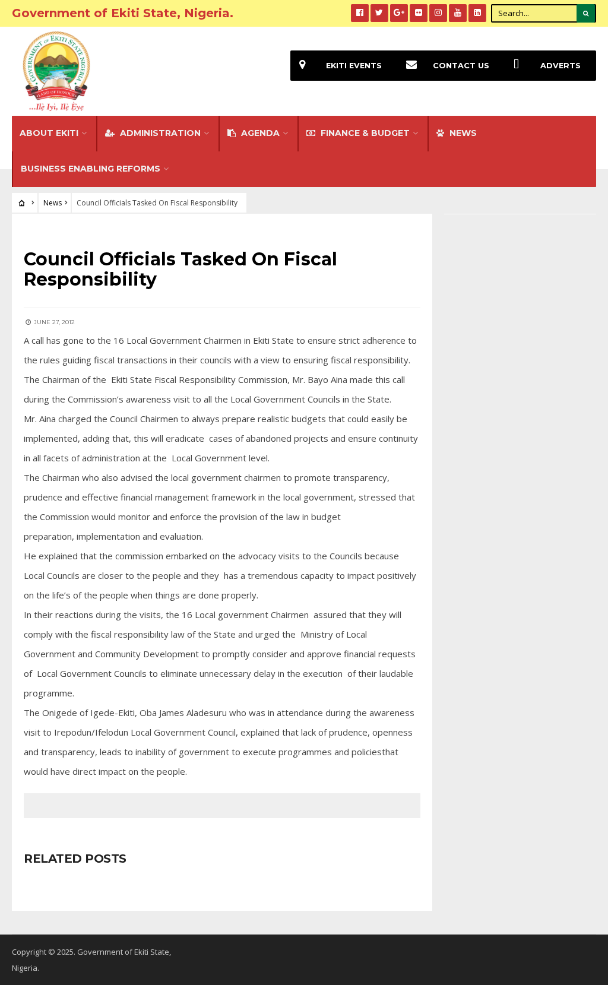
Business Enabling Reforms (90, 168)
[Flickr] (419, 13)
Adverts (560, 65)
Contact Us (461, 65)
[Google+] (399, 13)
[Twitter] (379, 13)
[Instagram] (438, 13)
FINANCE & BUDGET (364, 133)
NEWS (462, 133)
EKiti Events (354, 65)
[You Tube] (458, 13)
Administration (159, 133)
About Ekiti (49, 133)
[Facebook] (360, 13)
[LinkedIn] (477, 13)
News (52, 203)
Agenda (259, 133)
